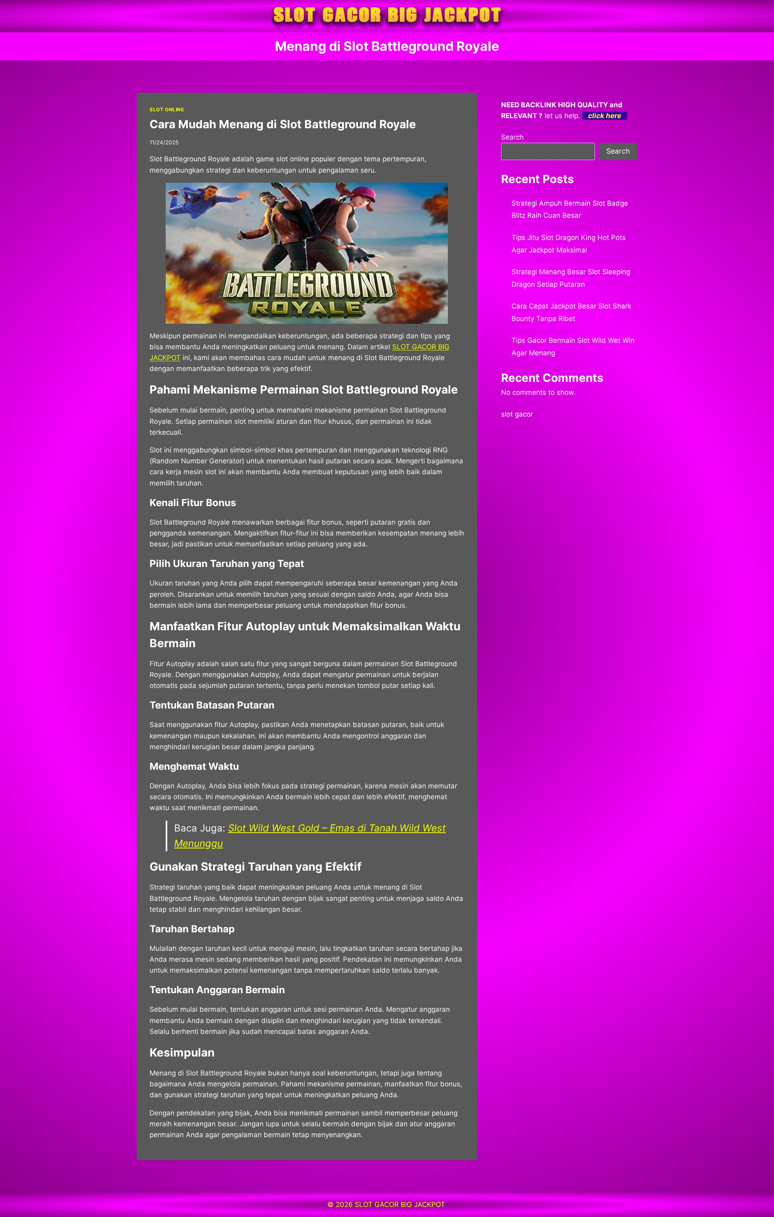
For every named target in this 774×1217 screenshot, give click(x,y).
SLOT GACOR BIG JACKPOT (401, 1204)
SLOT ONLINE (167, 109)
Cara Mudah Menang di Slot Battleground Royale (283, 124)
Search (512, 137)
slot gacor (517, 414)
